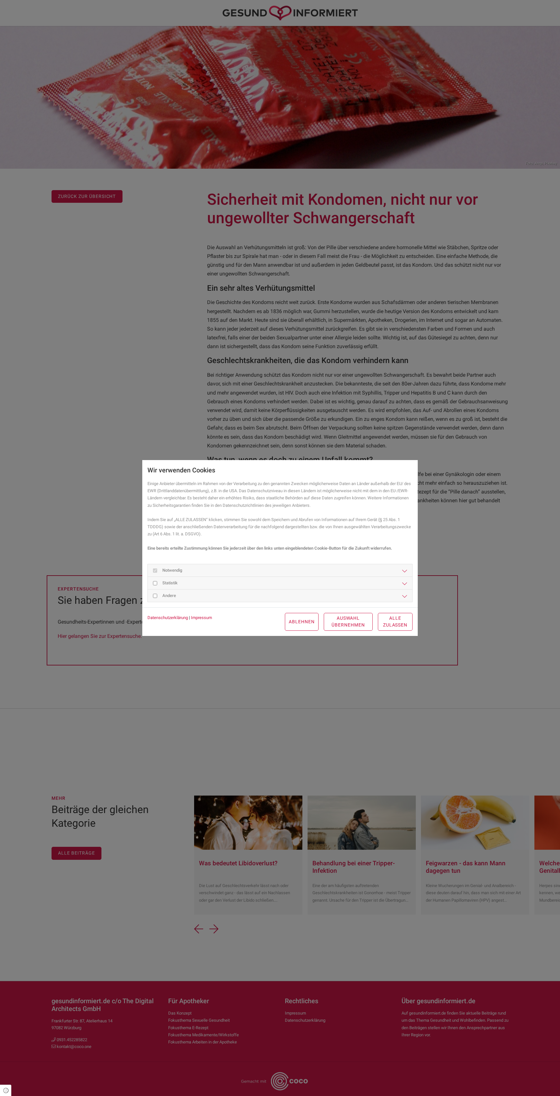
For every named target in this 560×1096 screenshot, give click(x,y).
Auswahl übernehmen (348, 621)
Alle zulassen (395, 621)
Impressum (201, 617)
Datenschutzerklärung (167, 617)
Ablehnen (302, 622)
